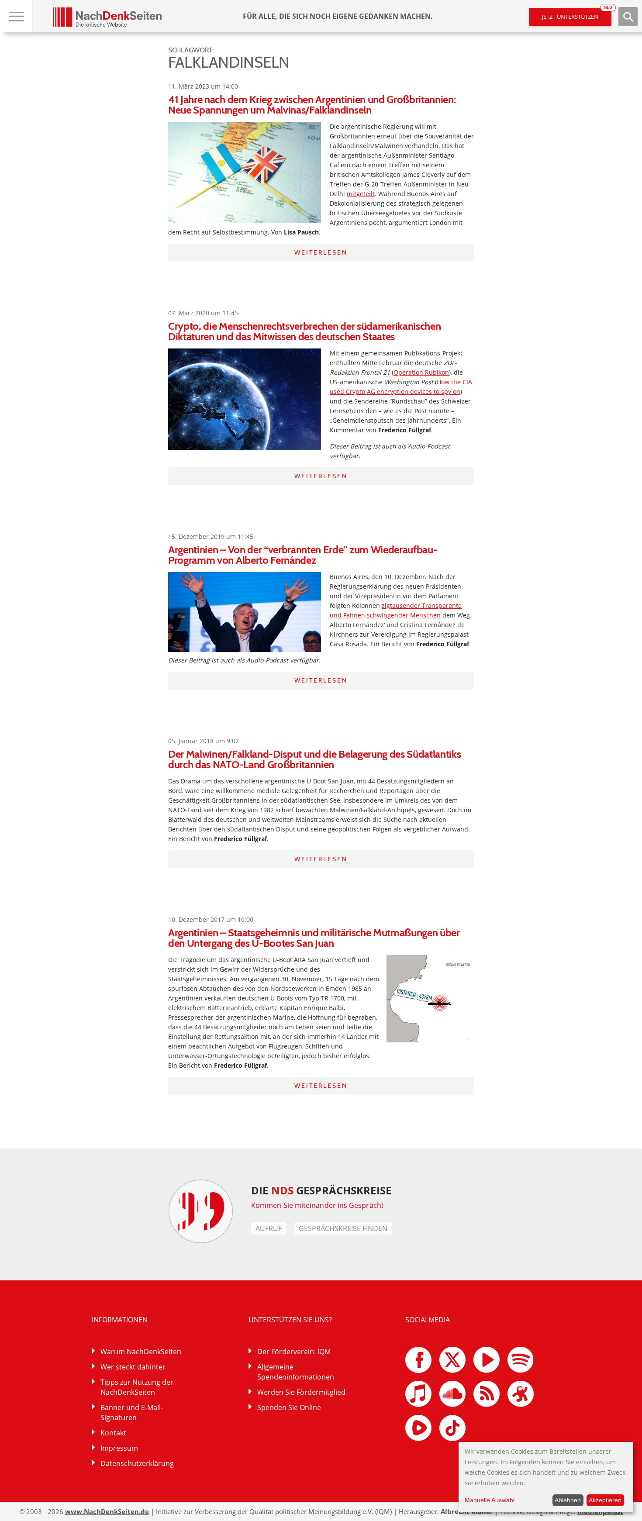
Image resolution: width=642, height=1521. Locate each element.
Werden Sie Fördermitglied (301, 1392)
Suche (628, 16)
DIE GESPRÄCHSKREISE (321, 1190)
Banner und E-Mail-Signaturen (131, 1412)
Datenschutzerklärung (137, 1463)
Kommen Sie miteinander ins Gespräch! (317, 1205)
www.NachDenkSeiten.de (107, 1511)
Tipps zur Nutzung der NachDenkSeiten (136, 1387)
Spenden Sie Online (289, 1407)
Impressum (119, 1448)
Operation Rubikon (421, 372)
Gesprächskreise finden (343, 1228)
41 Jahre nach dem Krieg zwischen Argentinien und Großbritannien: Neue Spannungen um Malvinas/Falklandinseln (312, 104)
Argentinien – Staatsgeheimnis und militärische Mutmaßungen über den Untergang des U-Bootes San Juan (314, 937)
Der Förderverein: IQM (294, 1351)
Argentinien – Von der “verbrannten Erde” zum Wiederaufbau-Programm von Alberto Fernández (302, 554)
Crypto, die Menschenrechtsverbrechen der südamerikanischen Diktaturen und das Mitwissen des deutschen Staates (304, 331)
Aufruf (268, 1228)
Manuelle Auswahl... (492, 1500)
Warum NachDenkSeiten (140, 1351)
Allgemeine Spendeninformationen (295, 1372)
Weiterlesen (321, 252)
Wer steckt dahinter (133, 1367)
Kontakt (113, 1433)
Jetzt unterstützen (576, 14)
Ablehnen (568, 1500)
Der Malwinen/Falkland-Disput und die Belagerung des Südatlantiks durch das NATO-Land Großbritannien (314, 759)
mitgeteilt (361, 194)
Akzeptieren (605, 1500)
